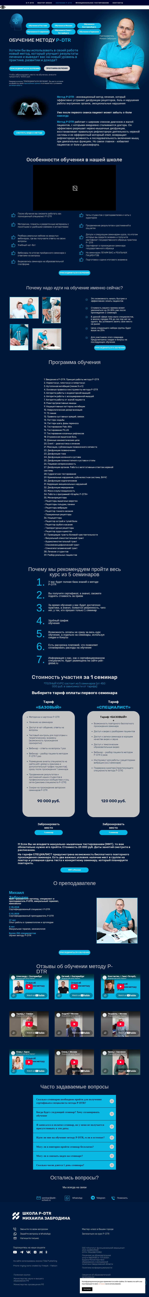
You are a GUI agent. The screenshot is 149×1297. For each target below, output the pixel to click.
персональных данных (32, 83)
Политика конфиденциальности (97, 1268)
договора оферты (15, 85)
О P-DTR (30, 3)
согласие (101, 1284)
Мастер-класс (45, 3)
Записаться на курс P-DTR (95, 1233)
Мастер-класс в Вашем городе (97, 1229)
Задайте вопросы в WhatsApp (35, 1233)
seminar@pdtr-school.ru (49, 1199)
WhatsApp (77, 1198)
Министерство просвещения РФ (29, 1284)
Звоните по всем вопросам (34, 1229)
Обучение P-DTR (64, 3)
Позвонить (122, 1198)
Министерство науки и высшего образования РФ (29, 1279)
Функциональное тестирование (92, 3)
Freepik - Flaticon (49, 1266)
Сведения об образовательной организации (96, 1276)
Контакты (118, 3)
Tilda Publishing (50, 1261)
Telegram (100, 1198)
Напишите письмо (29, 1238)
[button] (29, 132)
